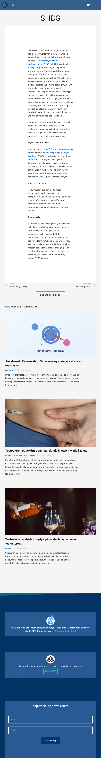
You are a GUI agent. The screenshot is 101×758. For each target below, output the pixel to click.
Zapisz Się (50, 740)
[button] (13, 5)
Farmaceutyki (12, 370)
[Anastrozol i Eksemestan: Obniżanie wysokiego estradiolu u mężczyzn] (50, 334)
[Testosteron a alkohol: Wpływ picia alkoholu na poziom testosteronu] (50, 511)
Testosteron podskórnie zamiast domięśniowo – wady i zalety (46, 450)
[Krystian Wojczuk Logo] (5, 5)
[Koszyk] (88, 5)
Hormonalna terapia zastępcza (21, 455)
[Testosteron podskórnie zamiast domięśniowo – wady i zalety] (50, 423)
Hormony (10, 548)
